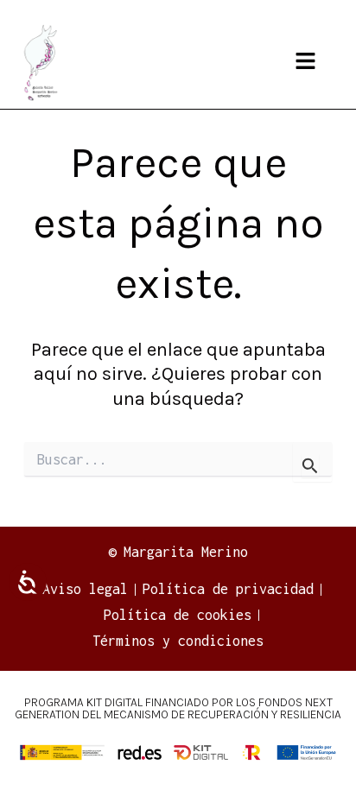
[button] (305, 63)
